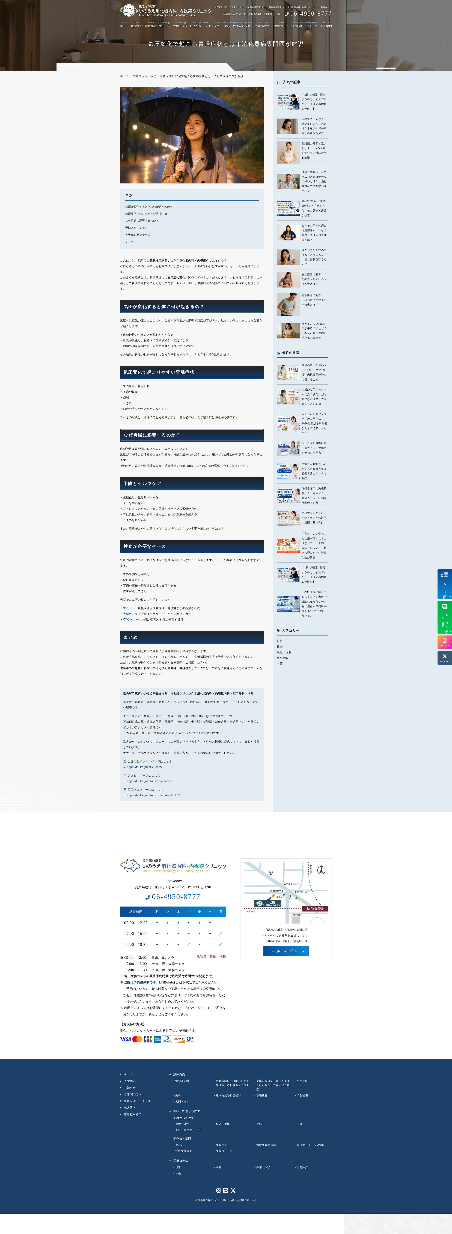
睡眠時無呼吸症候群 (228, 1095)
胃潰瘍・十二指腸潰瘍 (311, 1144)
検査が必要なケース (137, 234)
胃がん (179, 1144)
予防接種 (302, 1095)
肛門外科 (196, 24)
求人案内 (326, 24)
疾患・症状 (284, 652)
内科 (178, 1095)
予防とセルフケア (136, 227)
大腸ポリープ (224, 1150)
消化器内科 (182, 1080)
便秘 (259, 1123)
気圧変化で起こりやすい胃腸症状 (146, 213)
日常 (280, 640)
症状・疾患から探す (237, 24)
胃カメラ (165, 24)
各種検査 (261, 1095)
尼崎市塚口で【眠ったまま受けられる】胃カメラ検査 (232, 1083)
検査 (280, 646)
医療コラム (281, 24)
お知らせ (130, 1087)
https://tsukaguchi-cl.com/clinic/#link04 (153, 795)
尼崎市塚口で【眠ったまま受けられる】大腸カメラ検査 (273, 1085)
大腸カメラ (180, 24)
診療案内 (151, 24)
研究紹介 (283, 657)
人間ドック (212, 24)
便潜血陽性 (182, 1123)
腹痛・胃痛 (223, 1123)
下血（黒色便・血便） (189, 1129)
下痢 (299, 1123)
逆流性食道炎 (183, 1150)
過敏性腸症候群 (266, 1144)
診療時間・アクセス (304, 24)
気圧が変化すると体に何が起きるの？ (149, 206)
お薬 (280, 663)
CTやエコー (131, 619)
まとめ (129, 241)
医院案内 (137, 24)
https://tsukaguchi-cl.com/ (144, 767)
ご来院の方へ (263, 24)
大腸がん (221, 1144)
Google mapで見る (284, 951)
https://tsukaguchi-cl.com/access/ (150, 781)
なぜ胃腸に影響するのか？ (142, 220)
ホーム (124, 24)
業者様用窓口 (133, 1114)
